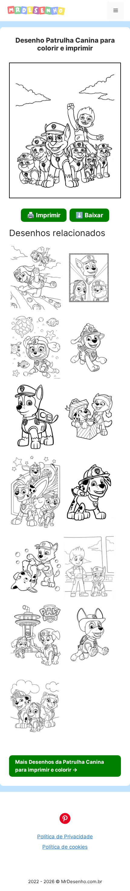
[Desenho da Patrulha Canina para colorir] (36, 279)
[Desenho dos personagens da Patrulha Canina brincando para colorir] (36, 567)
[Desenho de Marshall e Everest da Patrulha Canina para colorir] (89, 418)
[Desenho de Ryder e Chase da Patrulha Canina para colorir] (89, 568)
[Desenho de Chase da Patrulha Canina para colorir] (36, 418)
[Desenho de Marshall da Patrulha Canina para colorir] (89, 493)
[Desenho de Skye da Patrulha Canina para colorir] (36, 348)
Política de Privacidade (65, 837)
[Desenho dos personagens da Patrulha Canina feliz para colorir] (36, 708)
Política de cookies (65, 847)
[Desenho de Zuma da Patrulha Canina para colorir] (89, 348)
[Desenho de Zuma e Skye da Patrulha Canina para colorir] (36, 636)
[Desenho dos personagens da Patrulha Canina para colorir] (89, 279)
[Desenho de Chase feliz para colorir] (89, 636)
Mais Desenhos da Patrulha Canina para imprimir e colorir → (59, 766)
